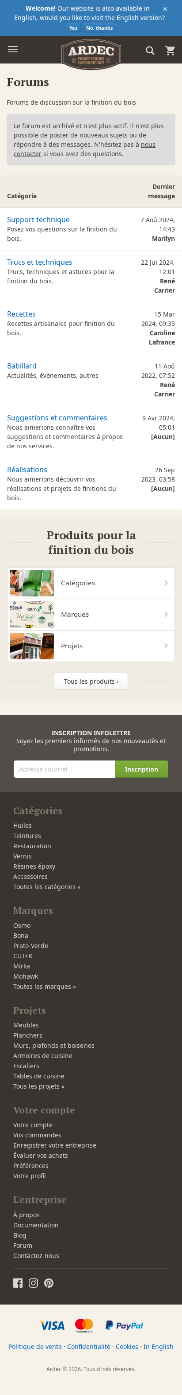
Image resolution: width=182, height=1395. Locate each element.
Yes (73, 27)
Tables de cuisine (38, 1076)
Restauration (32, 846)
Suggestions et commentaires (57, 418)
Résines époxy (34, 866)
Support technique (38, 219)
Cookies (127, 1346)
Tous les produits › (91, 681)
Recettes (21, 314)
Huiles (22, 825)
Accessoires (30, 876)
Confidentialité (88, 1346)
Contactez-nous (36, 1255)
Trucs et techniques (39, 262)
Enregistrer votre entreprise (54, 1145)
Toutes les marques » (44, 986)
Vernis (22, 856)
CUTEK (23, 956)
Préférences (31, 1165)
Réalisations (27, 469)
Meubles (26, 1025)
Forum (22, 1245)
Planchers (27, 1035)
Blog (20, 1235)
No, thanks (99, 27)
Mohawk (25, 976)
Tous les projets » (38, 1086)
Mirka (21, 966)
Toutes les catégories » (46, 886)
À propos (26, 1215)
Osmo (21, 925)
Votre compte (33, 1125)
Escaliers (26, 1066)
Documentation (36, 1225)
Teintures (27, 835)
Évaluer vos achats (40, 1155)
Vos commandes (37, 1135)
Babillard (22, 366)
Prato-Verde (30, 945)
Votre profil (29, 1176)
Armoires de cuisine (42, 1055)
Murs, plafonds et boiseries (54, 1045)
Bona (20, 935)
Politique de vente (35, 1346)
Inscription (141, 769)
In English (159, 1346)
